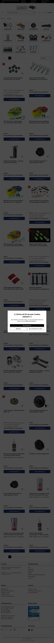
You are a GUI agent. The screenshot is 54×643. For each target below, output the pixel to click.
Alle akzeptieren (27, 325)
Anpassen (18, 328)
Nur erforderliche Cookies (35, 328)
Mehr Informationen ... (31, 321)
